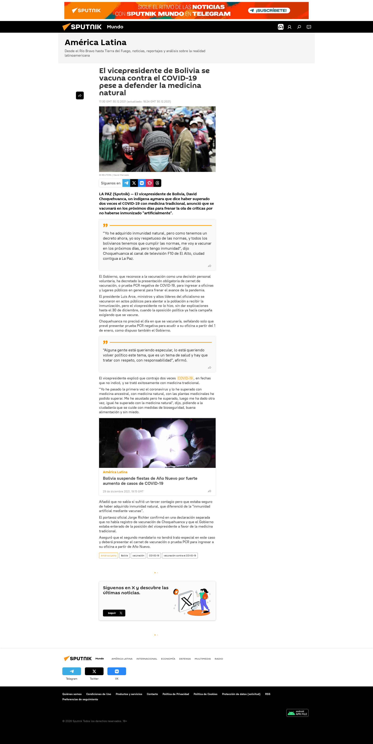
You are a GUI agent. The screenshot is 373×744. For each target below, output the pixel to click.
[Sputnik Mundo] (83, 31)
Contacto (152, 694)
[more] (210, 266)
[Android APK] (297, 713)
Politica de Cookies (205, 694)
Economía (168, 658)
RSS (267, 694)
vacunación (138, 555)
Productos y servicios (129, 694)
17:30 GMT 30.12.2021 (112, 101)
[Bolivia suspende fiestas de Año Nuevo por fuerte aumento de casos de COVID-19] (157, 443)
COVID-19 (185, 378)
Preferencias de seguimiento (80, 699)
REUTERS (106, 174)
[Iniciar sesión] (289, 27)
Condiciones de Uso (98, 694)
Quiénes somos (72, 694)
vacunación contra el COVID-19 (180, 555)
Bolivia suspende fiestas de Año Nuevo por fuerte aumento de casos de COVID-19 (150, 481)
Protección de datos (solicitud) (241, 694)
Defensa (185, 658)
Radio (219, 658)
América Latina (115, 472)
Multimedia (203, 658)
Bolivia (124, 555)
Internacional (146, 658)
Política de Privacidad (176, 694)
